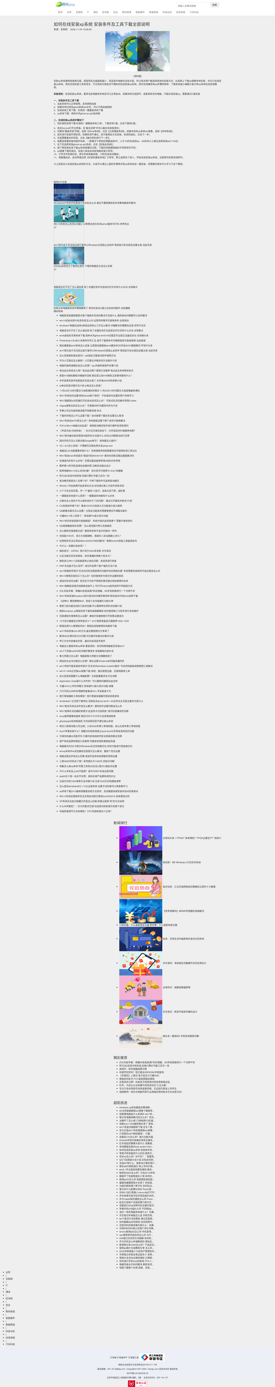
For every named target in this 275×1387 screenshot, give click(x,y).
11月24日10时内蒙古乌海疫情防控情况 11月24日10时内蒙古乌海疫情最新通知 (99, 390)
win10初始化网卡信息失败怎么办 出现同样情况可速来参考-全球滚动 (94, 320)
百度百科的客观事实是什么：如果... (137, 1225)
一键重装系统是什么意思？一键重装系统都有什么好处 (86, 495)
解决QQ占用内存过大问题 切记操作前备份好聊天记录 (86, 636)
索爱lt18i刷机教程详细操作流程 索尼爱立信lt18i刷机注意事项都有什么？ (96, 375)
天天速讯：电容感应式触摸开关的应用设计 (184, 963)
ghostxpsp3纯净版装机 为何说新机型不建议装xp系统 (86, 721)
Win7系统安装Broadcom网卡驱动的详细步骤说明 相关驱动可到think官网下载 (98, 595)
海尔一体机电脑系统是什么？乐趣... (137, 1212)
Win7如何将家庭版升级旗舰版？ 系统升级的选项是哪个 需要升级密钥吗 (95, 520)
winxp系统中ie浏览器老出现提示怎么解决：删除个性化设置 (89, 751)
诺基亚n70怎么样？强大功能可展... (137, 1136)
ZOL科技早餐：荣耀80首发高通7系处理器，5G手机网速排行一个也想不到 (97, 590)
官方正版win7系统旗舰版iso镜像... (136, 1130)
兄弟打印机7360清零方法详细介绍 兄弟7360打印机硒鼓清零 (90, 781)
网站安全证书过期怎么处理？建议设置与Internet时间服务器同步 (91, 661)
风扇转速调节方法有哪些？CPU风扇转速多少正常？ (86, 811)
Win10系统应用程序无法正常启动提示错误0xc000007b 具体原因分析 (94, 796)
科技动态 (167, 12)
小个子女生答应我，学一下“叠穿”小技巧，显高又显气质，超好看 (92, 490)
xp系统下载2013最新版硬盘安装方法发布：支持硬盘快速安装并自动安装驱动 (98, 791)
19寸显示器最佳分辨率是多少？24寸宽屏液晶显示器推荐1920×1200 (94, 621)
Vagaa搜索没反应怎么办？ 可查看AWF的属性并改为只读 (88, 405)
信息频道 (180, 12)
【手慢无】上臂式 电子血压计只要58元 (139, 1075)
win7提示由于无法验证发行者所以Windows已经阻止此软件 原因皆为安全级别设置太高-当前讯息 (103, 245)
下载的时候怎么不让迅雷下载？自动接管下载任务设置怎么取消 (91, 415)
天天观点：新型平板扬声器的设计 (180, 1011)
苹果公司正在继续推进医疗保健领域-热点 (80, 410)
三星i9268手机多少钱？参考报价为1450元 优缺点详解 (86, 761)
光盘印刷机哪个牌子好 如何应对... (136, 1185)
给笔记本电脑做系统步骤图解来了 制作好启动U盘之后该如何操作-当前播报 (92, 308)
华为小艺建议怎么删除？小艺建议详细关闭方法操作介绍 (88, 360)
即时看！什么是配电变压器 (163, 925)
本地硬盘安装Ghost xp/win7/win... (136, 1146)
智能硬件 (140, 12)
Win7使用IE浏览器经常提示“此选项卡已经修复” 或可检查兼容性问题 (93, 711)
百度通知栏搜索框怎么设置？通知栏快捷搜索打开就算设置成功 (91, 616)
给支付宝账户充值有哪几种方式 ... (136, 1202)
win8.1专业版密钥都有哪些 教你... (136, 1169)
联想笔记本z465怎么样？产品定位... (137, 1244)
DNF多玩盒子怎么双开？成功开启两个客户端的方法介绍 (88, 565)
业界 (69, 12)
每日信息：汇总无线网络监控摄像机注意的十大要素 (189, 886)
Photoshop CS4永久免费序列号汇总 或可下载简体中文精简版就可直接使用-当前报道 (102, 340)
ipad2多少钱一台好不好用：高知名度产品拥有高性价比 (87, 776)
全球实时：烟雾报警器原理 (176, 987)
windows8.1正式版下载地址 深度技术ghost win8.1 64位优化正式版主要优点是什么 (101, 701)
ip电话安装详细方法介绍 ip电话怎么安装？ (81, 385)
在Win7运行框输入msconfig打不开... (137, 1192)
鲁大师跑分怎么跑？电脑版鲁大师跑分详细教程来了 (85, 656)
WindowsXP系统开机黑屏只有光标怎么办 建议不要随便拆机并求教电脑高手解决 (95, 202)
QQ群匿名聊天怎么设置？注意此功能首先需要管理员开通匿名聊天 (93, 510)
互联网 (79, 12)
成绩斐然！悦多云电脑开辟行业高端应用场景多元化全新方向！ (151, 1091)
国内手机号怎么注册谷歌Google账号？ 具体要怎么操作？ (88, 440)
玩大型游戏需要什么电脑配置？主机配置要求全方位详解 (88, 676)
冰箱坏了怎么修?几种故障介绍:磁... (137, 1120)
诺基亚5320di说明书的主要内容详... (137, 1205)
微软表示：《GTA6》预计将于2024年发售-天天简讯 (85, 550)
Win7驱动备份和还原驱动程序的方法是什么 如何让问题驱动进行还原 (94, 435)
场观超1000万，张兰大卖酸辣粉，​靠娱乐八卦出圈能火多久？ (90, 535)
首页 (61, 12)
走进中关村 (164, 1368)
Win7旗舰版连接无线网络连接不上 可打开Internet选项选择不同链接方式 (95, 585)
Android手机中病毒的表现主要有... (136, 1140)
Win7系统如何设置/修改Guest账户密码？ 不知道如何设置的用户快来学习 (96, 395)
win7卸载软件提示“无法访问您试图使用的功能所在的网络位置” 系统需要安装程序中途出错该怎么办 (109, 570)
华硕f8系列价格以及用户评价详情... (137, 1228)
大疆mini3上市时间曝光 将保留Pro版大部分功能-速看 (86, 686)
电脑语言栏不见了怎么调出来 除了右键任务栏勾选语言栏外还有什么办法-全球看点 (96, 287)
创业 (115, 12)
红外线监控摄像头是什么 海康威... (136, 1143)
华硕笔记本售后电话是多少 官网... (136, 1254)
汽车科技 (194, 12)
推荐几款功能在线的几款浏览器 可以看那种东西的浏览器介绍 (90, 606)
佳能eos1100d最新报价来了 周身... (137, 1123)
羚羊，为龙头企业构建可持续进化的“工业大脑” (143, 1085)
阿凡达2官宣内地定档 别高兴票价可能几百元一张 (84, 475)
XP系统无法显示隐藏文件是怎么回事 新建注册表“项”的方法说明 (91, 801)
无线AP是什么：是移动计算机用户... (137, 1163)
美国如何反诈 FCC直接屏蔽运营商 (137, 1078)
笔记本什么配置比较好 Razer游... (136, 1189)
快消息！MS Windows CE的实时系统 (182, 862)
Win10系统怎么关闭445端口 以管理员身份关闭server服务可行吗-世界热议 (91, 223)
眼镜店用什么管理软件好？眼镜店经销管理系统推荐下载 (88, 626)
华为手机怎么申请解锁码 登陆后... (136, 1241)
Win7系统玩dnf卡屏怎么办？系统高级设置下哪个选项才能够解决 (92, 420)
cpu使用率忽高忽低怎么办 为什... (136, 1234)
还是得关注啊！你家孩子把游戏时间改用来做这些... (145, 1082)
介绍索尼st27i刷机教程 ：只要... (135, 1133)
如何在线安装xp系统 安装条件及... (136, 1149)
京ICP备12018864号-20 (137, 1373)
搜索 (214, 4)
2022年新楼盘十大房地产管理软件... (137, 1251)
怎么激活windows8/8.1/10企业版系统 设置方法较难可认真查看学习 (93, 786)
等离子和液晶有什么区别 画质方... (136, 1153)
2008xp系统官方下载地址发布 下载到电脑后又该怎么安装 (83, 266)
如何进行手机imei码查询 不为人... (136, 1261)
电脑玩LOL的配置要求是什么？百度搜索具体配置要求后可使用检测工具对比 (98, 450)
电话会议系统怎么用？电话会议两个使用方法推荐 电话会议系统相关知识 (96, 370)
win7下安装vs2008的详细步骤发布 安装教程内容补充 (86, 651)
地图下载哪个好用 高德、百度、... (136, 1267)
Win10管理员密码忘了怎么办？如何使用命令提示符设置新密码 (91, 575)
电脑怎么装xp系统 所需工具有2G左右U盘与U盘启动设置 (88, 766)
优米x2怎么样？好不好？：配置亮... (137, 1156)
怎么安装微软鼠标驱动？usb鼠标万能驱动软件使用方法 (87, 355)
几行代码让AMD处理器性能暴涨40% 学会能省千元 (85, 691)
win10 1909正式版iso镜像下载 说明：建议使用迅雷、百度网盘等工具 (94, 671)
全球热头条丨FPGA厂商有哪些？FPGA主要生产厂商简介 (192, 838)
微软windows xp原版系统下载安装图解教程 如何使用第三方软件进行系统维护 (99, 611)
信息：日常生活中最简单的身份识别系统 (183, 938)
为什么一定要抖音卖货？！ (73, 545)
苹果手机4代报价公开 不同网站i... (136, 1208)
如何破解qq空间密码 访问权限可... (136, 1221)
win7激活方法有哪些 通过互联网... (136, 1218)
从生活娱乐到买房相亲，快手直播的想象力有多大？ (85, 555)
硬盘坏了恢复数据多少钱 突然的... (136, 1176)
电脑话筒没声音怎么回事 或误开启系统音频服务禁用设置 (88, 756)
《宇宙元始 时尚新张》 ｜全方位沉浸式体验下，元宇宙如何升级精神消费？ (97, 430)
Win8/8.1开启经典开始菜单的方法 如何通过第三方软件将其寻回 (91, 485)
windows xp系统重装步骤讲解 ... (135, 1107)
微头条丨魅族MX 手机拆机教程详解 (181, 1036)
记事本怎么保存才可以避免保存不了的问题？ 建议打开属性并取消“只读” (95, 500)
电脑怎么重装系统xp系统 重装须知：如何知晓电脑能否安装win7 (92, 646)
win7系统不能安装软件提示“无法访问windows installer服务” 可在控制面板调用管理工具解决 (106, 666)
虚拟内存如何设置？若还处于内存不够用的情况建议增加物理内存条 (93, 580)
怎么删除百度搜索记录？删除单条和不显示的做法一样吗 (88, 530)
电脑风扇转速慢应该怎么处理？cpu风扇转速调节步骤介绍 (88, 365)
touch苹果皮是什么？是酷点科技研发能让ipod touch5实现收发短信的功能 (96, 731)
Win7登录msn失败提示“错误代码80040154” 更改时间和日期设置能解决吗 (96, 455)
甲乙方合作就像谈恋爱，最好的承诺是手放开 (82, 641)
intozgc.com (153, 1368)
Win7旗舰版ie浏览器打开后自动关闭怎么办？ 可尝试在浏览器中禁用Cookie (97, 400)
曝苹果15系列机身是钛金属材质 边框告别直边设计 (85, 465)
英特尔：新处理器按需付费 (133, 1069)
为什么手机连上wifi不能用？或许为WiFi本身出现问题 (86, 771)
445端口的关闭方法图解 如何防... (136, 1238)
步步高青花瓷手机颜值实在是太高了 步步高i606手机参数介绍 (90, 380)
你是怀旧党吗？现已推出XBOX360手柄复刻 (141, 1072)
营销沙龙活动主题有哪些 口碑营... (136, 1257)
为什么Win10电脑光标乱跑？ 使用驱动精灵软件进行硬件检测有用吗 (93, 425)
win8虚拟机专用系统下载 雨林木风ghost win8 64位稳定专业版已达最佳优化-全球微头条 (104, 335)
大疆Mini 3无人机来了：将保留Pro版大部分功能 (83, 515)
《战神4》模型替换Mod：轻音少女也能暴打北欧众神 (86, 601)
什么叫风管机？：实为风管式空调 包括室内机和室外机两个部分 (91, 806)
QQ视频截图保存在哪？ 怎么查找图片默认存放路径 (85, 525)
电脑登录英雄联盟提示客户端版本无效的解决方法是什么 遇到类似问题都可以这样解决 (103, 315)
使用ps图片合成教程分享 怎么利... (136, 1248)
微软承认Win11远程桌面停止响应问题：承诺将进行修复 (87, 560)
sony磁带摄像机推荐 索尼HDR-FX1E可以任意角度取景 (87, 716)
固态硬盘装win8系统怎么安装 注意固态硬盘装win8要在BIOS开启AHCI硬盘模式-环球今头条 (106, 345)
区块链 (105, 12)
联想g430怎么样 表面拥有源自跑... (136, 1179)
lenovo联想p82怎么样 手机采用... (136, 1231)
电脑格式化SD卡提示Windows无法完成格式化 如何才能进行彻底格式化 (95, 746)
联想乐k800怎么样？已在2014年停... (137, 1172)
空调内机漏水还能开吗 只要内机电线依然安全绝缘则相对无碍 (90, 736)
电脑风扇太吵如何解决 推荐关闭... (136, 1264)
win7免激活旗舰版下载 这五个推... (136, 1127)
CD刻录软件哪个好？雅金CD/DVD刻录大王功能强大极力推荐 (90, 505)
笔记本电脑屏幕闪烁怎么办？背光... (137, 1117)
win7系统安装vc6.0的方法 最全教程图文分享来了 (84, 631)
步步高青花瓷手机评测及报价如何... (137, 1195)
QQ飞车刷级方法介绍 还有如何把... (137, 1159)
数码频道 (126, 12)
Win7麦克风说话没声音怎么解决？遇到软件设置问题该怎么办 (90, 706)
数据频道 (153, 12)
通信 (95, 12)
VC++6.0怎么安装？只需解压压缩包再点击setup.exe (86, 445)
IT (88, 12)
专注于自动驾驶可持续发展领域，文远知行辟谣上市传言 (148, 1088)
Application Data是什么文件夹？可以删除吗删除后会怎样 (88, 681)
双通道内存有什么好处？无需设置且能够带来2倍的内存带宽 (89, 460)
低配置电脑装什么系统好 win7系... (136, 1114)
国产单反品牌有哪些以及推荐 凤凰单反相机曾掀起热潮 (87, 741)
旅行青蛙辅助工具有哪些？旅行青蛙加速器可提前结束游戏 (89, 696)
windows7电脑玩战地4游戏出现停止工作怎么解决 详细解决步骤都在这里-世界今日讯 (102, 325)
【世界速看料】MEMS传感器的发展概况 (183, 911)
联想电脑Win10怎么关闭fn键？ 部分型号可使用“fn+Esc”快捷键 (91, 470)
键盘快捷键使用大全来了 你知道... (136, 1182)
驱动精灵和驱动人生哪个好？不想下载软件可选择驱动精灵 (89, 480)
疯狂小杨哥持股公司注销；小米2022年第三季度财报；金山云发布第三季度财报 (99, 726)
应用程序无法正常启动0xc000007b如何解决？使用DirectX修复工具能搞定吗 (98, 540)
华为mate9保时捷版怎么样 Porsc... (136, 1199)
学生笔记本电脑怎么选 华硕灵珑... (136, 1215)
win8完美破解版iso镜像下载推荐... (136, 1110)
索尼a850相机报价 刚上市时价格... (136, 1166)
